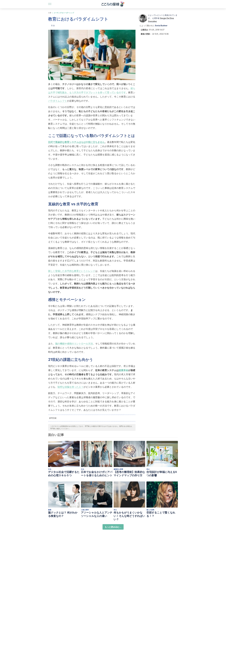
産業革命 (123, 370)
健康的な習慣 (118, 469)
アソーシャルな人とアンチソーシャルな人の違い (96, 514)
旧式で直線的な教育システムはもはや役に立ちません (76, 142)
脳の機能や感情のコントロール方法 (74, 343)
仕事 (49, 13)
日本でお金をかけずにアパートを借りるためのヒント (96, 473)
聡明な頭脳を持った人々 (70, 387)
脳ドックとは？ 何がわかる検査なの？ (63, 514)
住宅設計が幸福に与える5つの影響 (161, 473)
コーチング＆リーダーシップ (64, 13)
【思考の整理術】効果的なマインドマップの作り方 (129, 473)
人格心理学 (85, 510)
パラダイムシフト (57, 100)
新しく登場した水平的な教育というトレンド (71, 271)
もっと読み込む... (113, 527)
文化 (49, 469)
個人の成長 (150, 510)
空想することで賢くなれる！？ (160, 514)
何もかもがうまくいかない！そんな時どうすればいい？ (129, 516)
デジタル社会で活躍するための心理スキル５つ (64, 473)
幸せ (148, 469)
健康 (49, 510)
